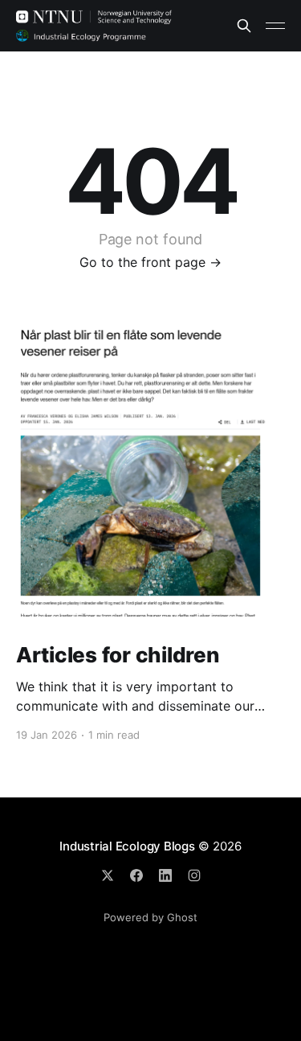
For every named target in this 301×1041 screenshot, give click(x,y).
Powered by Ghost (150, 917)
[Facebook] (136, 875)
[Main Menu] (275, 26)
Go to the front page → (150, 262)
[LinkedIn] (165, 875)
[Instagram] (194, 875)
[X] (107, 875)
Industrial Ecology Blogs (127, 846)
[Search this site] (244, 26)
